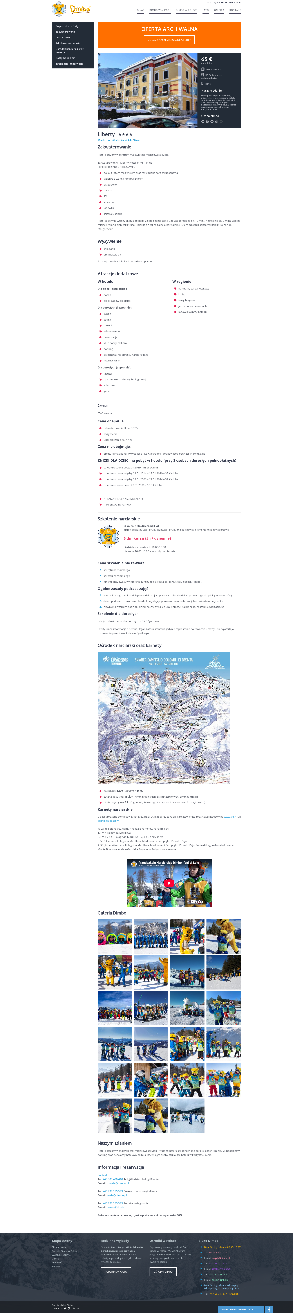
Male (137, 140)
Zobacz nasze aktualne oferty (169, 39)
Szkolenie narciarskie (68, 43)
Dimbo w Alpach (160, 10)
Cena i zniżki (63, 37)
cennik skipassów (108, 820)
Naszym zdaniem (65, 58)
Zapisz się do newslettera (237, 1309)
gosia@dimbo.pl (117, 1195)
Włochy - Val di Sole (108, 140)
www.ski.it (230, 816)
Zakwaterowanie (66, 31)
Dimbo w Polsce (186, 10)
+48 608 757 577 (218, 1293)
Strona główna (59, 1247)
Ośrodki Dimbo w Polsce (65, 1250)
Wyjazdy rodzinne (61, 1254)
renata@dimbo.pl (117, 1207)
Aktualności (57, 1262)
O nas (140, 10)
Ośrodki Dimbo (163, 1271)
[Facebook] (269, 1309)
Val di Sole (126, 140)
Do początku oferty (67, 26)
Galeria (219, 10)
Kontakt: (103, 1175)
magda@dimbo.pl (118, 1183)
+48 (113, 1179)
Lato (206, 10)
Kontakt (235, 10)
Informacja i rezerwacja (69, 63)
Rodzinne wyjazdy (116, 1271)
